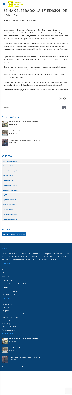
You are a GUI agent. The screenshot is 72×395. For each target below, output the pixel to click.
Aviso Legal (52, 369)
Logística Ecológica (9, 180)
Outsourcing (6, 320)
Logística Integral (7, 304)
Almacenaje (6, 307)
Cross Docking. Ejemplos (17, 131)
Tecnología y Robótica (10, 214)
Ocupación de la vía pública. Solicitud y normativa (24, 140)
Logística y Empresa (9, 195)
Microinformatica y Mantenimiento (13, 314)
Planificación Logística (10, 204)
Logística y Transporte (10, 200)
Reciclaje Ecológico (8, 330)
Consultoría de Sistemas (10, 317)
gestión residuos (8, 175)
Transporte (5, 311)
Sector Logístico (8, 209)
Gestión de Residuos (9, 327)
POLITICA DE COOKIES (64, 369)
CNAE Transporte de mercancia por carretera (23, 121)
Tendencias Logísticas (10, 219)
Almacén (6, 234)
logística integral (18, 234)
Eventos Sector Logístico (11, 171)
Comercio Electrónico (10, 166)
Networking (6, 324)
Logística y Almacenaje (10, 190)
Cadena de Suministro (29, 20)
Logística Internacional (10, 185)
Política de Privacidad (40, 369)
